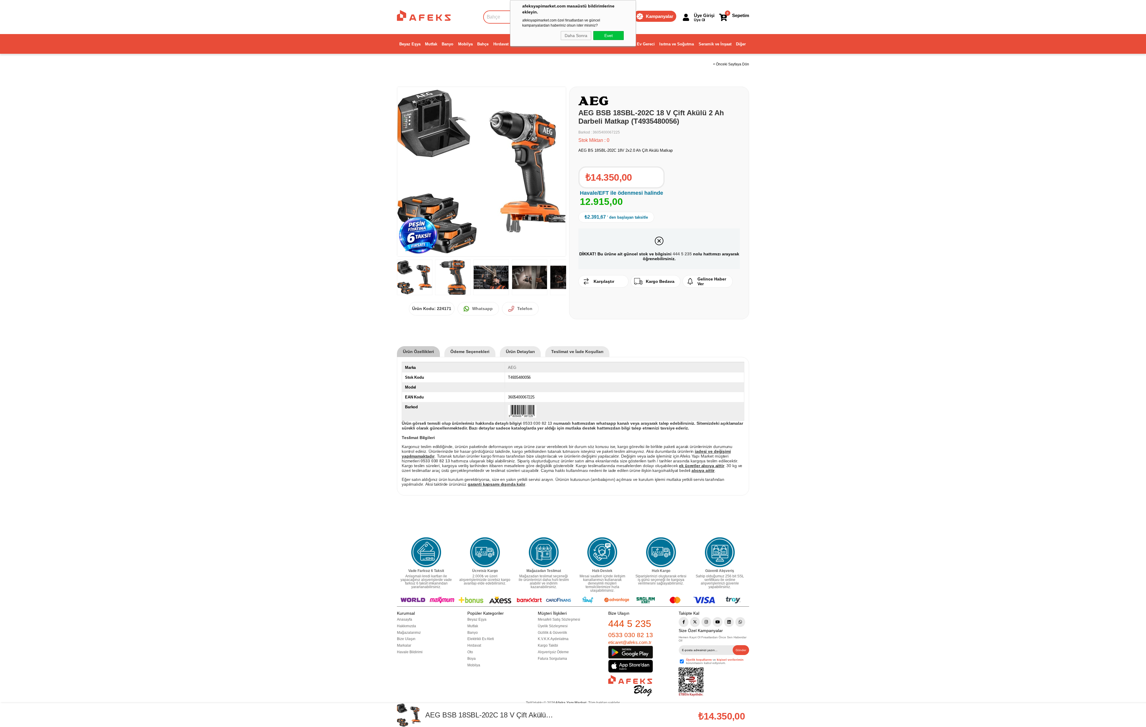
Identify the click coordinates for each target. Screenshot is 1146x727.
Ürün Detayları (520, 351)
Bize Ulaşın (406, 639)
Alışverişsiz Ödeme (553, 652)
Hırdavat (501, 44)
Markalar (404, 645)
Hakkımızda (406, 626)
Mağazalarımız (409, 633)
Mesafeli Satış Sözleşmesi (559, 619)
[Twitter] (695, 622)
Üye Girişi (704, 15)
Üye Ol (699, 20)
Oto (470, 652)
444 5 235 (682, 253)
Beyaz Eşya (409, 44)
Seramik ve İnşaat (715, 44)
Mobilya (465, 44)
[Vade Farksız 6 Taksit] (426, 552)
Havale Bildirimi (410, 652)
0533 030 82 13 (630, 634)
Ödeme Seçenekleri (469, 351)
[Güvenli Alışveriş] (720, 552)
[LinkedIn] (729, 622)
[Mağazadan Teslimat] (544, 552)
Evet (608, 35)
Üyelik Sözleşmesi (553, 626)
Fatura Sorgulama (552, 659)
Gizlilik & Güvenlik (552, 633)
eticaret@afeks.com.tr (629, 642)
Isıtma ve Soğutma (676, 44)
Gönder (741, 650)
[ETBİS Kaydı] (691, 682)
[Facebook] (683, 622)
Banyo (447, 44)
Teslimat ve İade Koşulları (577, 351)
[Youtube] (718, 622)
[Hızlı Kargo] (661, 552)
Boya (471, 659)
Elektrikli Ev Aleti (480, 639)
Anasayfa (404, 619)
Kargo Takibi (548, 645)
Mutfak (431, 44)
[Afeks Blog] (630, 685)
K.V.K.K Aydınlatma (553, 639)
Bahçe (483, 44)
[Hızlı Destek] (602, 552)
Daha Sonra (576, 35)
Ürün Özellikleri (418, 351)
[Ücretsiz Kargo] (485, 552)
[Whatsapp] (740, 622)
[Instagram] (706, 622)
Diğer (741, 44)
